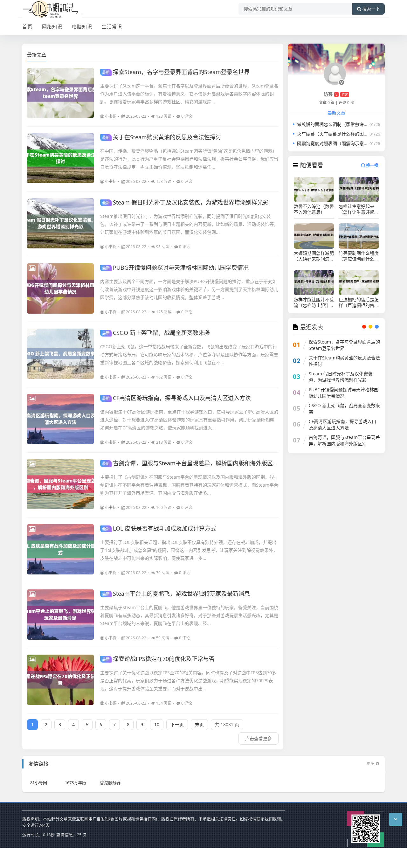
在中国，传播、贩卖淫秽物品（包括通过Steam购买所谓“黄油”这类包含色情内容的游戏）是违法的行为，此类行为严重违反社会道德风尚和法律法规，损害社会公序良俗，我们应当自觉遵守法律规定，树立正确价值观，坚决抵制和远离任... (189, 159)
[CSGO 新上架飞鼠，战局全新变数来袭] (60, 354)
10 (156, 724)
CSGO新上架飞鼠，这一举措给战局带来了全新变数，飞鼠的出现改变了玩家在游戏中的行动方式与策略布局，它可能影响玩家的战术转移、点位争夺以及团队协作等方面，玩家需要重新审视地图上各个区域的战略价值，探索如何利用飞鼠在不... (189, 354)
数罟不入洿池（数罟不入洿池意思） (314, 209)
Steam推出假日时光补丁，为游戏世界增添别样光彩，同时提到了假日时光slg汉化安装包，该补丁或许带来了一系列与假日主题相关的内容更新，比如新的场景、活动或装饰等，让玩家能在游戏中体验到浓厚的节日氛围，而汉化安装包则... (189, 224)
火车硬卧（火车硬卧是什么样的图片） (335, 134)
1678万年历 (75, 782)
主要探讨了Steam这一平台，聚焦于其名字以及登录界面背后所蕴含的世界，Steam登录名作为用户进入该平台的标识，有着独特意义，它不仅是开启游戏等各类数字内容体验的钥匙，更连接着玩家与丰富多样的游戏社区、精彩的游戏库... (189, 94)
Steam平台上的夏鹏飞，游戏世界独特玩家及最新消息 (176, 593)
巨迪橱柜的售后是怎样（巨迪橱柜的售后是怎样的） (359, 302)
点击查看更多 (258, 738)
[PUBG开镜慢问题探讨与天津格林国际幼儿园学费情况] (60, 288)
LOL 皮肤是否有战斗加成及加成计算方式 (159, 528)
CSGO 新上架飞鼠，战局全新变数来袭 (156, 333)
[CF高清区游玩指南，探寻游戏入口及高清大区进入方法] (60, 419)
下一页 (177, 724)
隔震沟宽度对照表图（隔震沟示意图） (335, 143)
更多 (370, 763)
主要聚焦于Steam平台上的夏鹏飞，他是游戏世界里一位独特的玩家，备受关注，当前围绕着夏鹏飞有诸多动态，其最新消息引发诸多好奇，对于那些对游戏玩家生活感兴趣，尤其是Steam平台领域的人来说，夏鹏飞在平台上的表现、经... (189, 615)
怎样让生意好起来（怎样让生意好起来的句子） (359, 209)
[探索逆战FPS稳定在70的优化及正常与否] (60, 680)
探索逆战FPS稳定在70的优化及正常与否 (158, 659)
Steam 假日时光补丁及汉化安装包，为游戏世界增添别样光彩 (185, 202)
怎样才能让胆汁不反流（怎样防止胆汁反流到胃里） (314, 302)
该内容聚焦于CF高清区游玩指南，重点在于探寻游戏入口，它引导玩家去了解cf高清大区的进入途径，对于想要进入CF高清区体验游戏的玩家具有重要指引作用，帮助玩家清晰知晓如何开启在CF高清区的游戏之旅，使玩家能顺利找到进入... (189, 420)
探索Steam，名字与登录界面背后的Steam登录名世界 (176, 72)
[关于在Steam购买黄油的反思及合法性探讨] (60, 158)
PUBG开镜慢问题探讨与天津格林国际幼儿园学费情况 (175, 267)
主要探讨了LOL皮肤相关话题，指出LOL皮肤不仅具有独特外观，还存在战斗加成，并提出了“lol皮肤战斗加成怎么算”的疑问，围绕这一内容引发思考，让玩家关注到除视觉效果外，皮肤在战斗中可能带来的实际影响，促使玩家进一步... (189, 550)
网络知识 (52, 26)
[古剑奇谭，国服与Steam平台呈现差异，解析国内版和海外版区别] (60, 484)
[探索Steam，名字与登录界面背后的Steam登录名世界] (60, 93)
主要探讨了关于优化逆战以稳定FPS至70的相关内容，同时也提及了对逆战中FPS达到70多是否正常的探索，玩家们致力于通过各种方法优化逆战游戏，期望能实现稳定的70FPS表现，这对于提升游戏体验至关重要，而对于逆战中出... (188, 681)
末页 (199, 724)
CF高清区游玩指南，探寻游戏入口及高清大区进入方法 (176, 398)
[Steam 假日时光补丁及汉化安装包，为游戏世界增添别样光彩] (60, 223)
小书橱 (110, 116)
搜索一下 (371, 8)
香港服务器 (110, 782)
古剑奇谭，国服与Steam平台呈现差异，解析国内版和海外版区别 (190, 463)
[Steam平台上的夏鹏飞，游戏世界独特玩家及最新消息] (60, 614)
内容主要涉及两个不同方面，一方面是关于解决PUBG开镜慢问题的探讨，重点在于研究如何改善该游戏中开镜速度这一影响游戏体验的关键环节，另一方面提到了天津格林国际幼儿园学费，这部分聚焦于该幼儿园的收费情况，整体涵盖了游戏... (189, 289)
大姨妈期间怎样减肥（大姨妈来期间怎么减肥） (314, 256)
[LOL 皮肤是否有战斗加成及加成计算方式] (60, 549)
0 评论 (186, 116)
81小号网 (38, 782)
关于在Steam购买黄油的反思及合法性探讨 (161, 137)
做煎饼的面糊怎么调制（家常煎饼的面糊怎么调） (346, 124)
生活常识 (112, 26)
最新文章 (36, 55)
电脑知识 (82, 26)
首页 (27, 26)
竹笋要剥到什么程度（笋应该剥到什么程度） (359, 256)
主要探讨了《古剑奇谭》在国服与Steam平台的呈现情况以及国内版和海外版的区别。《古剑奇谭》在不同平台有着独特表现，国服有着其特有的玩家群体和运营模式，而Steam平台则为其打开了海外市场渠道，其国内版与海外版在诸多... (189, 485)
